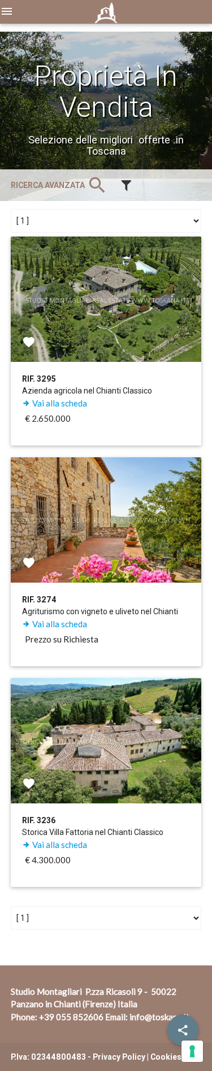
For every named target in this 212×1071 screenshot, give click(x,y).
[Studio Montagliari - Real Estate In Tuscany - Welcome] (106, 16)
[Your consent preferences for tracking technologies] (192, 1051)
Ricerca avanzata (59, 185)
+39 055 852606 (71, 1017)
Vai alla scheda (59, 403)
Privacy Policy (119, 1057)
